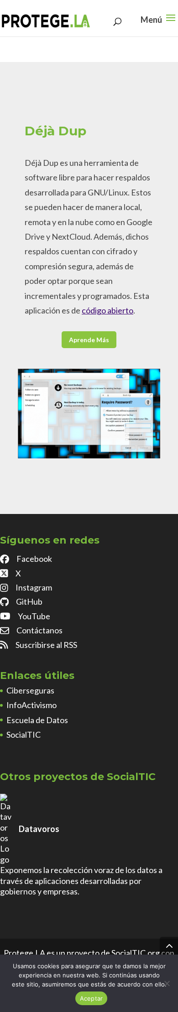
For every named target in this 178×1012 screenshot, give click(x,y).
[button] (170, 23)
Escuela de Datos (37, 720)
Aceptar (91, 998)
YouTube (34, 616)
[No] (166, 983)
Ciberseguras (30, 690)
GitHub (29, 601)
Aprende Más (89, 340)
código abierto (107, 310)
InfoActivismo (31, 705)
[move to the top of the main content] (169, 946)
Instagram (34, 587)
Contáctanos (39, 630)
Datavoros (39, 829)
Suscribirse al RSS (46, 645)
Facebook (34, 559)
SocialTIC (23, 734)
